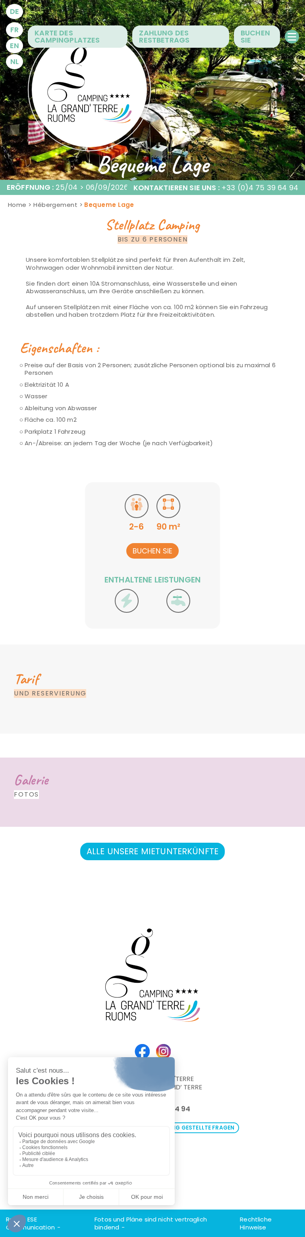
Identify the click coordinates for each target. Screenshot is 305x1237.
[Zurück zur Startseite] (89, 89)
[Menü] (292, 36)
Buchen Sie (153, 551)
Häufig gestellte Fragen (196, 1128)
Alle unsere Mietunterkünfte (152, 851)
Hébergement (55, 205)
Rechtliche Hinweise (256, 1223)
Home (17, 205)
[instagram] (163, 1050)
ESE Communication (30, 1223)
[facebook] (142, 1050)
